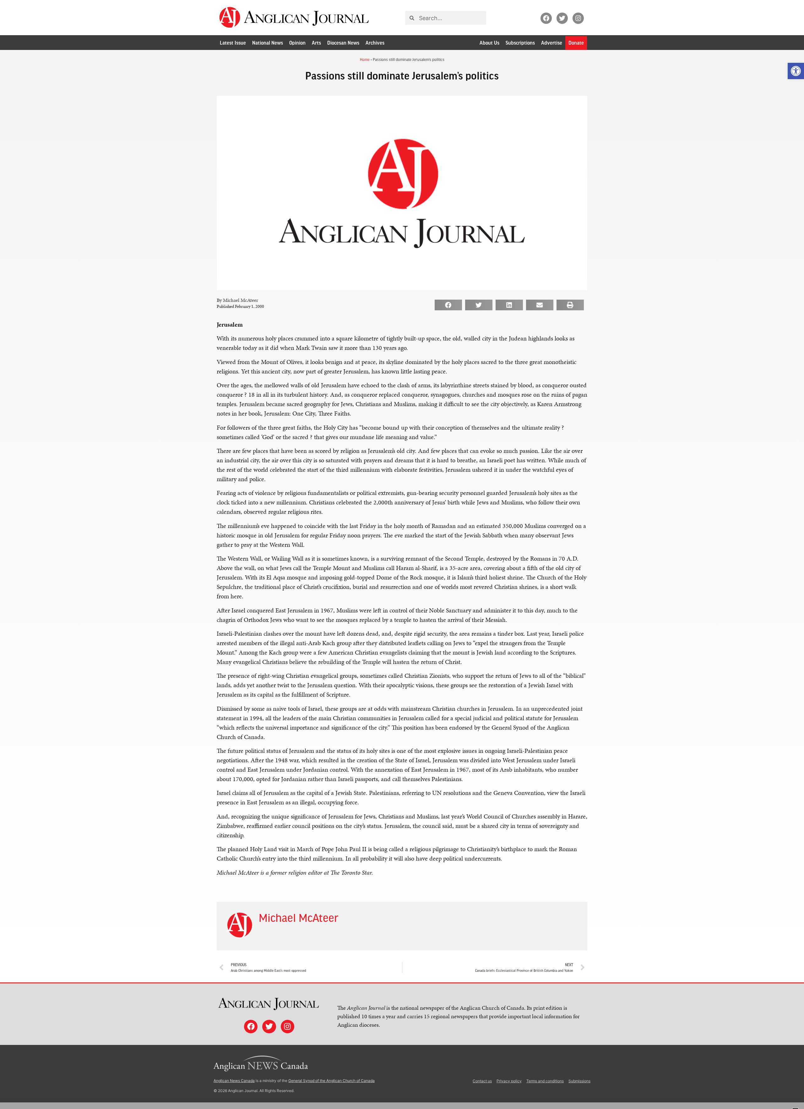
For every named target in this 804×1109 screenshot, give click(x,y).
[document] (402, 554)
